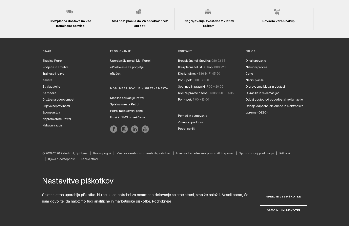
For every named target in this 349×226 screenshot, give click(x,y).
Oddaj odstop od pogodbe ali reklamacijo (274, 99)
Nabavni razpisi (52, 125)
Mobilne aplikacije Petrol (127, 98)
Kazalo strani (89, 159)
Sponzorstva (51, 112)
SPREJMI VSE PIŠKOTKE (283, 196)
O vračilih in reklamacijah (262, 93)
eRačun (115, 73)
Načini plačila (255, 80)
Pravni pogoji (102, 153)
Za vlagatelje (51, 86)
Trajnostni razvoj (53, 73)
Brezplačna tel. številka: (194, 61)
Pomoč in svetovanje (192, 116)
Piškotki (285, 153)
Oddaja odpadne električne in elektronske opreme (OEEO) (274, 109)
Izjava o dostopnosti (61, 159)
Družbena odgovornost (58, 99)
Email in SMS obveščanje (127, 117)
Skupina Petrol (52, 61)
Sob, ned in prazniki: (192, 86)
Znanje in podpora (190, 122)
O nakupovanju (256, 61)
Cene (249, 73)
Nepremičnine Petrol (56, 119)
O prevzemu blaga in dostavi (265, 86)
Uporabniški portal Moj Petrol (130, 61)
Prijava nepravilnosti (56, 106)
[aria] (113, 129)
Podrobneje (161, 201)
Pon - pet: (185, 80)
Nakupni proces (256, 67)
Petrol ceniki (186, 129)
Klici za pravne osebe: (193, 93)
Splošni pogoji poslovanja (256, 153)
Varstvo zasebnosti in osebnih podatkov (143, 153)
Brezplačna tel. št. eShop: (195, 67)
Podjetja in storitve (55, 67)
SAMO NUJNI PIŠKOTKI (283, 210)
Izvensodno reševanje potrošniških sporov (204, 153)
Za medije (49, 93)
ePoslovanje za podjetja (127, 67)
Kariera (47, 80)
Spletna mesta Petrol (124, 104)
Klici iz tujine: (187, 73)
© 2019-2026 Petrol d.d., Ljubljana (64, 153)
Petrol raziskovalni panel (126, 111)
